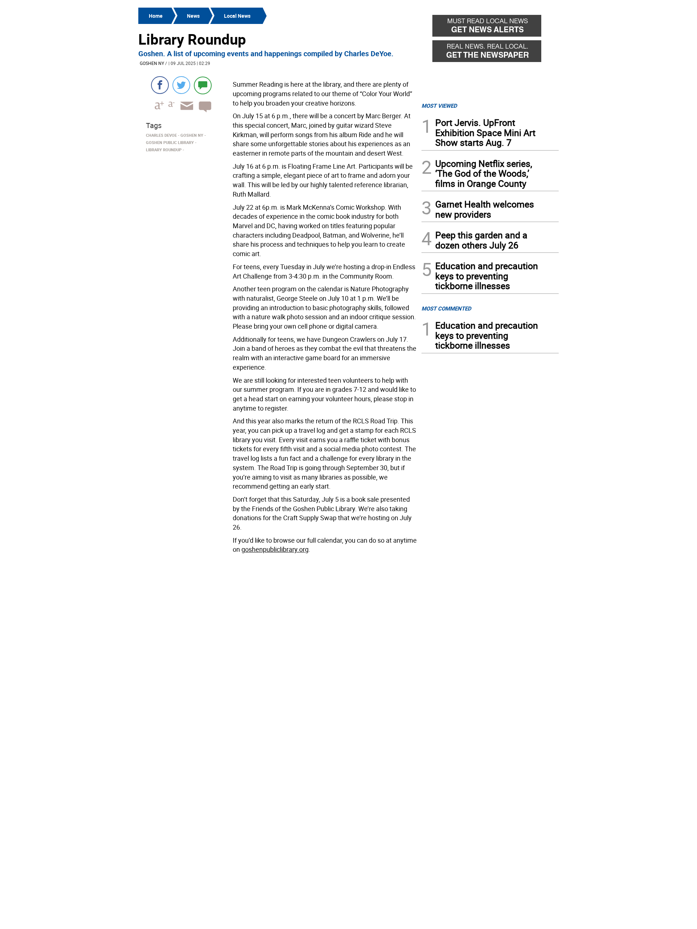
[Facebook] (160, 85)
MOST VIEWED (439, 105)
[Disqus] (277, 648)
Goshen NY (152, 63)
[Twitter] (181, 85)
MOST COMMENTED (446, 308)
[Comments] (203, 85)
